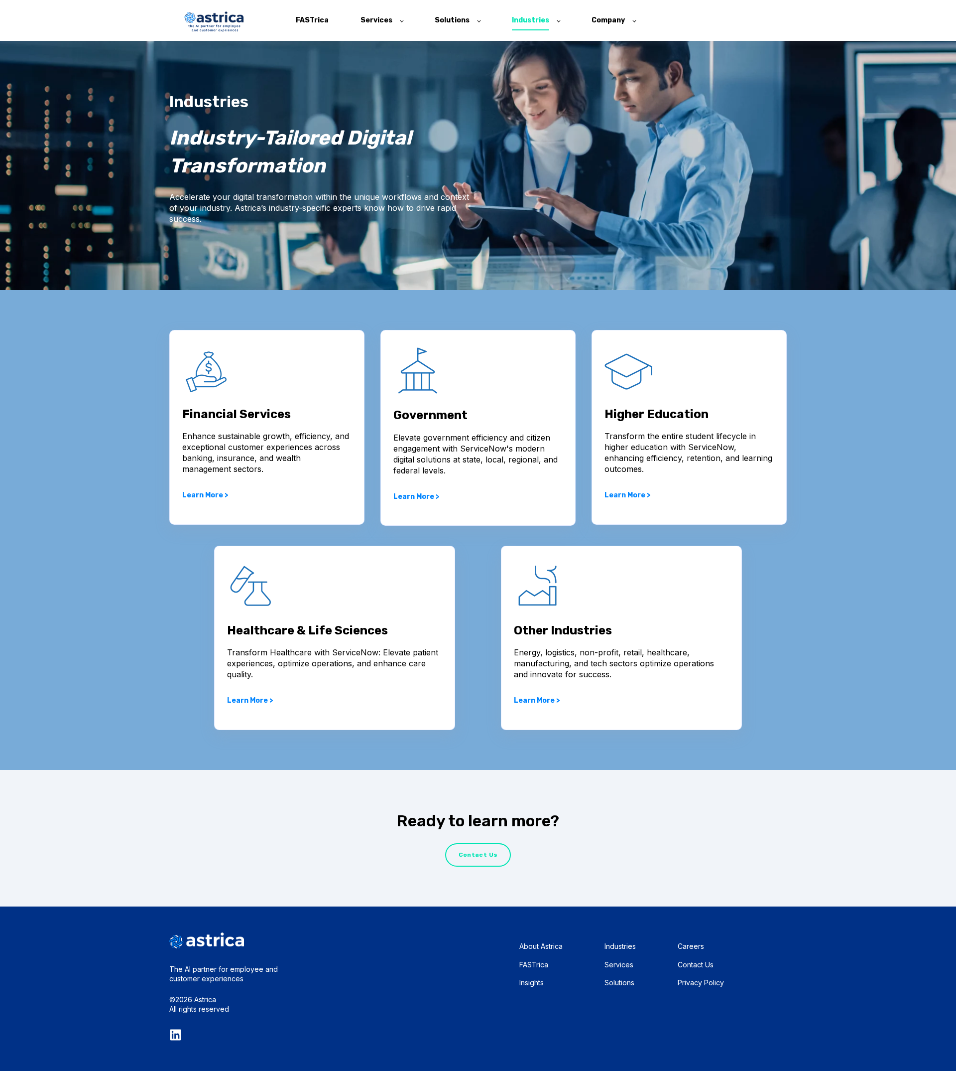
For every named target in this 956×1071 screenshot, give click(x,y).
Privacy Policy (701, 982)
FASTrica (533, 964)
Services (618, 964)
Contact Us (696, 964)
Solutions (619, 982)
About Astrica (541, 946)
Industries (620, 946)
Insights (531, 982)
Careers (691, 946)
